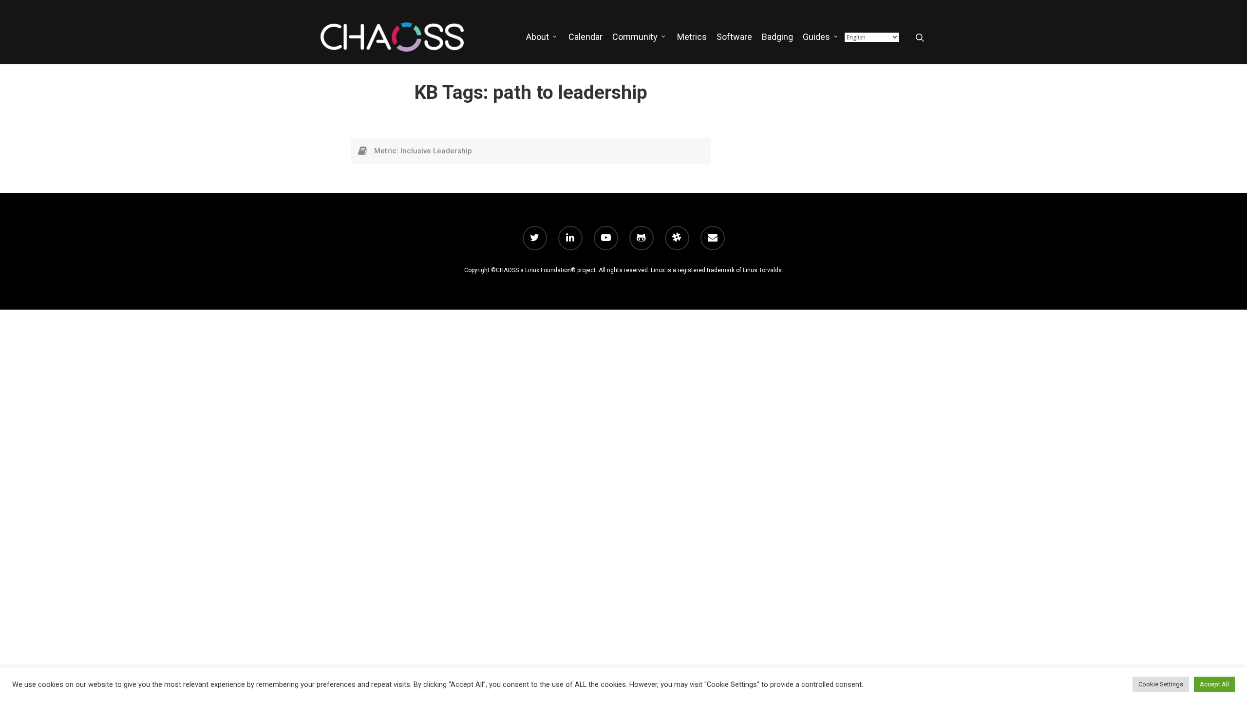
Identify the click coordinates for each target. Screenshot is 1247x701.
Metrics (692, 37)
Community (635, 37)
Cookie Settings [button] (1160, 684)
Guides (816, 37)
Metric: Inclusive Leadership (423, 151)
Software (734, 37)
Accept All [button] (1214, 684)
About (537, 37)
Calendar (585, 37)
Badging (777, 37)
